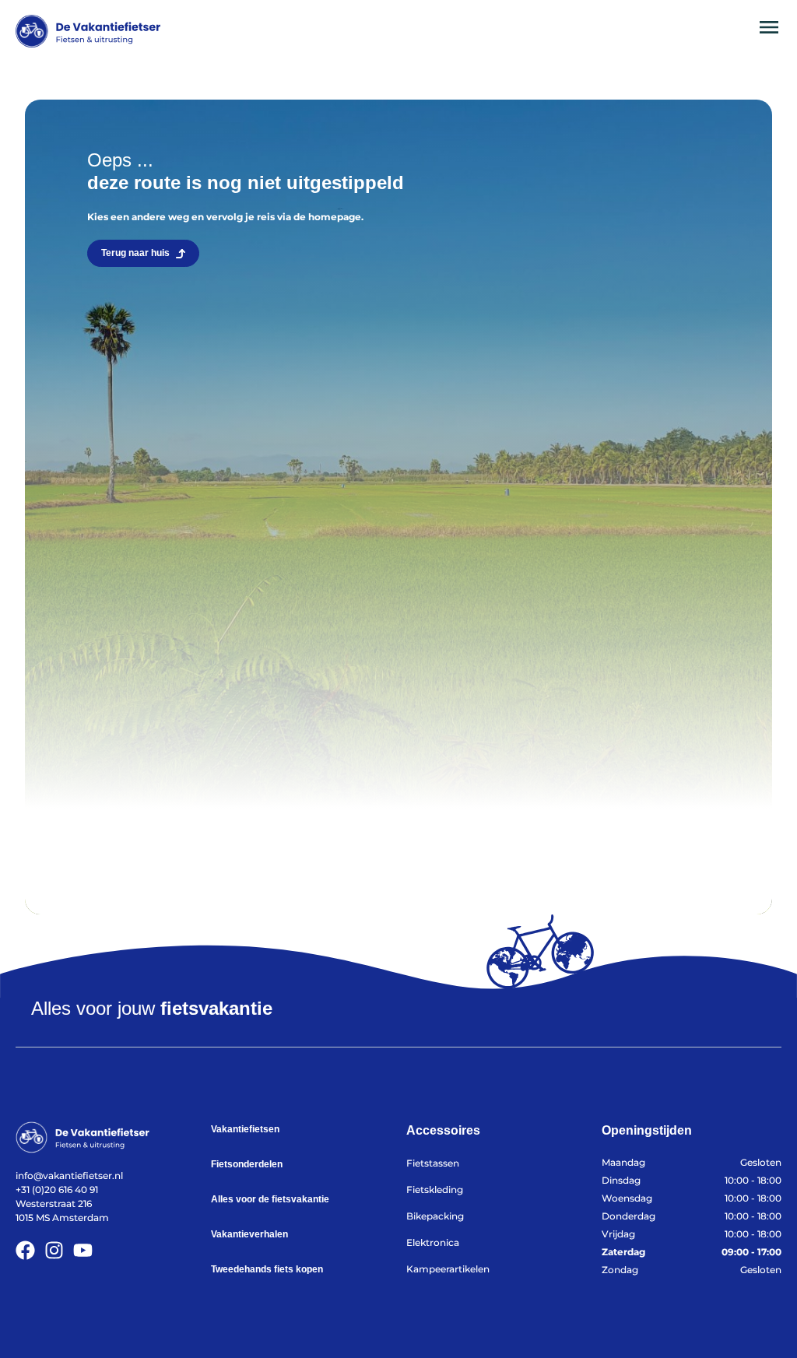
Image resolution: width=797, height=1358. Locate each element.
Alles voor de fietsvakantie (270, 1199)
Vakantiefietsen (245, 1129)
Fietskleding (434, 1189)
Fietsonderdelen (247, 1164)
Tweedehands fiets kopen (267, 1269)
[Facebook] (25, 1250)
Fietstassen (432, 1163)
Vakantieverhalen (249, 1234)
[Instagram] (54, 1250)
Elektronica (432, 1242)
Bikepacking (435, 1216)
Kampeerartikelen (448, 1269)
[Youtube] (83, 1250)
